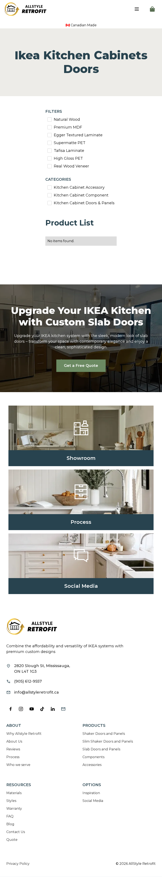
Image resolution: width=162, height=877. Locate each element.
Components (93, 757)
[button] (137, 9)
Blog (10, 824)
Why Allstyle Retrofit (24, 734)
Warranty (14, 809)
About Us (14, 741)
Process (12, 757)
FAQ (10, 816)
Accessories (91, 765)
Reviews (13, 749)
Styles (11, 801)
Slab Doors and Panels (101, 749)
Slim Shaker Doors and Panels (107, 741)
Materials (14, 793)
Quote (12, 840)
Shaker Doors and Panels (103, 734)
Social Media (92, 801)
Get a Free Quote (81, 365)
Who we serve (18, 765)
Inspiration (91, 793)
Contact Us (15, 832)
